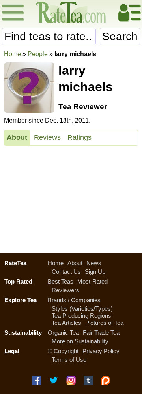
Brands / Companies (74, 300)
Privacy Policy (101, 351)
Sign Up (95, 271)
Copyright (66, 351)
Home (12, 54)
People (38, 54)
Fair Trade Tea (101, 332)
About (17, 137)
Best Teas (60, 281)
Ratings (79, 137)
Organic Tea (63, 332)
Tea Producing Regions (81, 315)
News (93, 263)
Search (120, 36)
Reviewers (65, 290)
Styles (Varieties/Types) (82, 308)
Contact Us (66, 271)
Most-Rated (92, 281)
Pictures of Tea (104, 322)
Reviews (47, 137)
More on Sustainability (80, 341)
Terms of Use (69, 359)
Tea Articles (66, 322)
